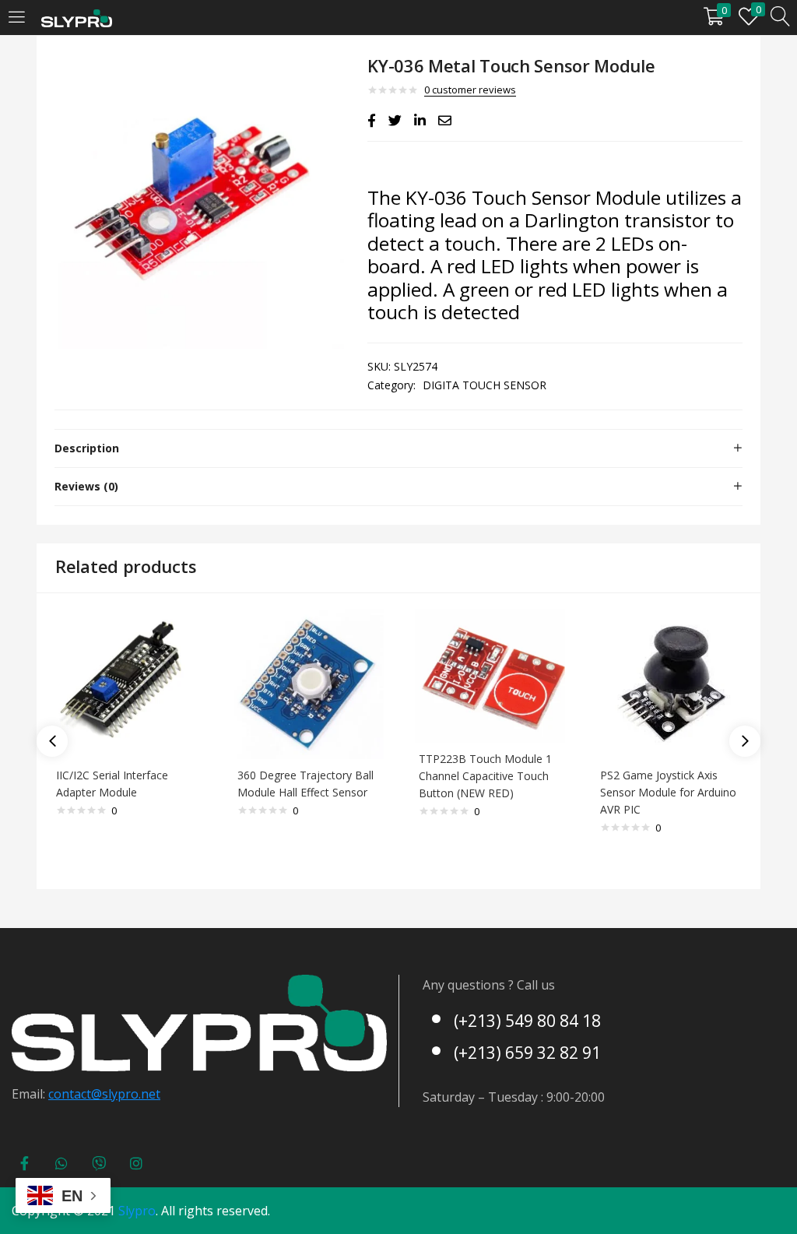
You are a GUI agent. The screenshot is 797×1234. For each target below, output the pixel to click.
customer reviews (470, 90)
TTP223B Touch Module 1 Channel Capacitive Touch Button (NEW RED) (485, 775)
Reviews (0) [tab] (86, 486)
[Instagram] (136, 1163)
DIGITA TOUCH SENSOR (484, 385)
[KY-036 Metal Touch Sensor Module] (371, 120)
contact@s (78, 1093)
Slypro (137, 1210)
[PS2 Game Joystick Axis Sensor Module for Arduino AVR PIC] (671, 683)
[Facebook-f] (24, 1163)
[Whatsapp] (61, 1163)
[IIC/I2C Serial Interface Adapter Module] (127, 683)
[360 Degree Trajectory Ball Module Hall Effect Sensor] (308, 683)
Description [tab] (86, 448)
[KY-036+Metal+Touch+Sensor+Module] (395, 120)
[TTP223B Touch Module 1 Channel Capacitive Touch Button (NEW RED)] (490, 674)
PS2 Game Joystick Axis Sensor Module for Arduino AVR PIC (668, 792)
